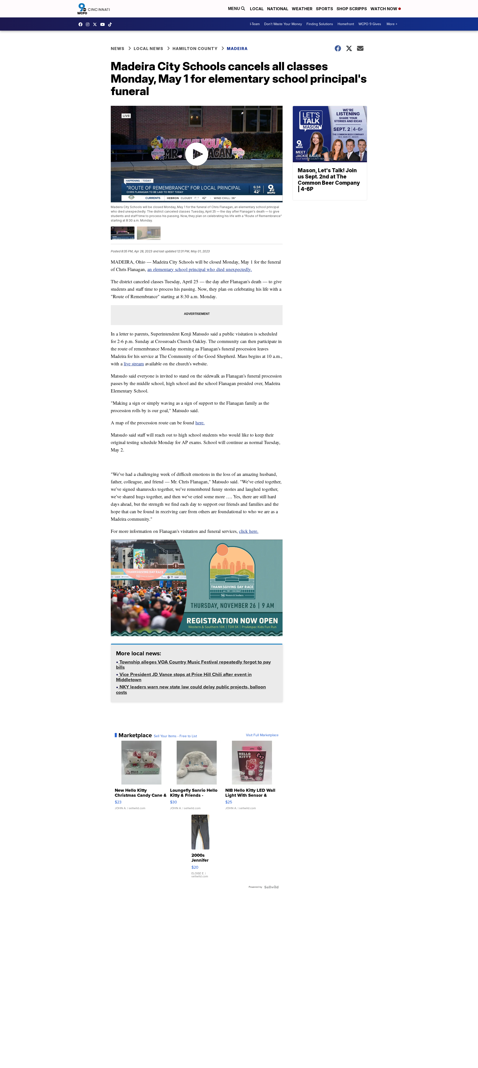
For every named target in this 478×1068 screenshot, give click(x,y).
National (277, 8)
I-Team (255, 24)
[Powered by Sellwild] (271, 887)
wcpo (96, 24)
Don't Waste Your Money (283, 24)
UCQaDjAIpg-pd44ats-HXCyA (103, 24)
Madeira (237, 48)
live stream (134, 363)
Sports (324, 8)
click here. (248, 531)
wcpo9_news (89, 24)
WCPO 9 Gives (369, 24)
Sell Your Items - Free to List (175, 736)
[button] (117, 624)
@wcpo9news (111, 24)
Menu (234, 8)
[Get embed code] (258, 624)
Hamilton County (195, 48)
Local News (148, 48)
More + (392, 24)
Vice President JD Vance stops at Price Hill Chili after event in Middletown (184, 677)
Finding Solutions (319, 24)
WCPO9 (81, 24)
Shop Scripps (352, 8)
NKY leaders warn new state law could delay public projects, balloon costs (191, 690)
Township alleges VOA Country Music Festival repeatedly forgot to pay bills (193, 665)
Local (257, 8)
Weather (302, 8)
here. (200, 422)
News (117, 48)
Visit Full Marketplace (262, 735)
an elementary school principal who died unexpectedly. (199, 269)
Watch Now (384, 8)
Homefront (346, 24)
